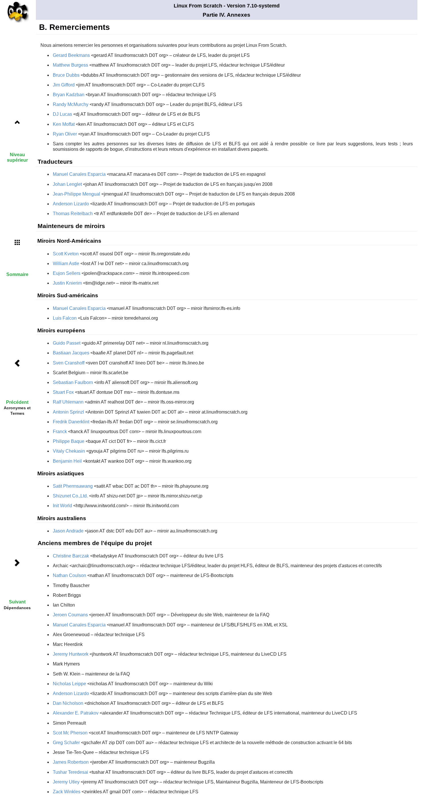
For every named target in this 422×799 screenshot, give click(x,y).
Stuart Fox (63, 392)
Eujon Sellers (66, 273)
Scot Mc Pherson (70, 732)
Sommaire (17, 274)
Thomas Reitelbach (73, 213)
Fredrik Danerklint (71, 421)
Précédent (17, 402)
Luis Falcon (65, 318)
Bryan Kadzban (68, 94)
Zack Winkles (66, 791)
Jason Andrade (68, 530)
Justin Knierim (67, 283)
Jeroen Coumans (70, 614)
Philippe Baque (68, 441)
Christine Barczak (71, 555)
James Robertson (71, 762)
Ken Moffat (64, 124)
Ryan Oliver (65, 134)
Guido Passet (66, 343)
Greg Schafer (66, 742)
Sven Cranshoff (68, 362)
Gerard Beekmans (71, 55)
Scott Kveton (66, 253)
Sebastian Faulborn (73, 382)
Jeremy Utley (66, 781)
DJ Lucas (62, 114)
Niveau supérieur (17, 157)
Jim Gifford (64, 84)
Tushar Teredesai (70, 772)
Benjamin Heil (67, 461)
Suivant (17, 601)
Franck (60, 431)
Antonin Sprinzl (68, 412)
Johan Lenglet (67, 184)
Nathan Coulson (69, 575)
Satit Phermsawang (73, 486)
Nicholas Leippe (69, 683)
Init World (62, 505)
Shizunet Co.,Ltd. (70, 495)
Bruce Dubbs (66, 75)
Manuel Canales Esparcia (79, 174)
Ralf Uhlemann (68, 402)
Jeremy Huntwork (70, 654)
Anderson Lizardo (71, 203)
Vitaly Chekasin (69, 451)
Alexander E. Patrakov (75, 713)
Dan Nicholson (68, 703)
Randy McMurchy (70, 104)
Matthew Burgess (70, 65)
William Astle (66, 263)
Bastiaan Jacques (71, 352)
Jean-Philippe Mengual (76, 194)
